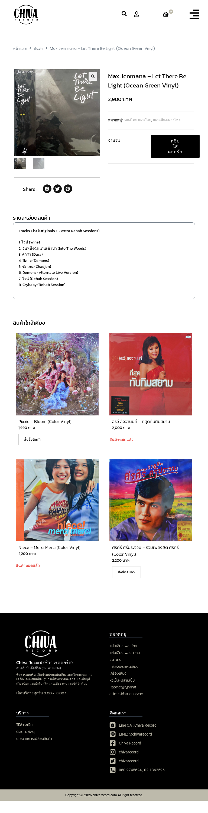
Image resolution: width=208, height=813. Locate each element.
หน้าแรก (20, 48)
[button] (194, 14)
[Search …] (124, 14)
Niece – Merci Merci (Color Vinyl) (49, 547)
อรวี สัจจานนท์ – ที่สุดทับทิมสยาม (141, 421)
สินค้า (38, 48)
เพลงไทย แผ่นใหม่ (137, 120)
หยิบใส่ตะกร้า (175, 146)
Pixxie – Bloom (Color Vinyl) (45, 421)
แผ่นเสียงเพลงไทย (167, 120)
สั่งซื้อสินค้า (32, 439)
